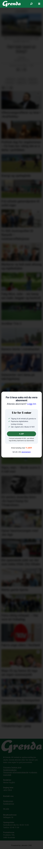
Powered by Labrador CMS (21, 845)
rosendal (22, 79)
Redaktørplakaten (10, 770)
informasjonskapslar (20, 772)
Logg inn (21, 404)
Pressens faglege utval (12, 767)
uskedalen (33, 83)
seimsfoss (10, 79)
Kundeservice (8, 804)
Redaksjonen (8, 801)
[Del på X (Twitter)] (21, 69)
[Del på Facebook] (18, 69)
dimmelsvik (21, 83)
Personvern (7, 772)
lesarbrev (9, 83)
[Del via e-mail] (25, 69)
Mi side (6, 809)
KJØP (21, 434)
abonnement (26, 452)
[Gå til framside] (11, 4)
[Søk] (31, 4)
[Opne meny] (39, 4)
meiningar (33, 79)
